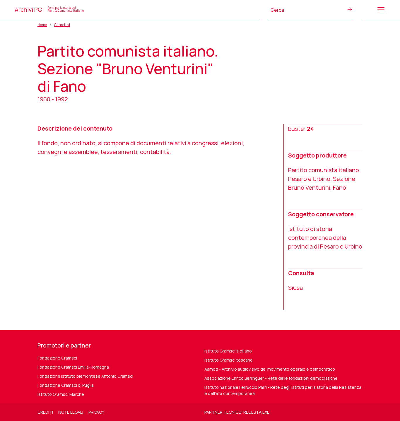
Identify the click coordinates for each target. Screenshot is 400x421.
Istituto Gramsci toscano (228, 360)
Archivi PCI (49, 9)
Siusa (295, 288)
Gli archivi (62, 24)
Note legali (70, 412)
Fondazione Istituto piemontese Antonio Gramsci (85, 376)
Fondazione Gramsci (57, 358)
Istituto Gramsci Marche (60, 394)
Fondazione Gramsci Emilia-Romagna (73, 367)
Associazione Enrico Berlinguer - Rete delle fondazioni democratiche (271, 378)
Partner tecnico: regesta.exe (236, 412)
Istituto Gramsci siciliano (228, 351)
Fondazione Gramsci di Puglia (65, 385)
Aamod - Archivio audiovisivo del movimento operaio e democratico (269, 369)
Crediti (45, 412)
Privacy (96, 412)
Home (42, 24)
